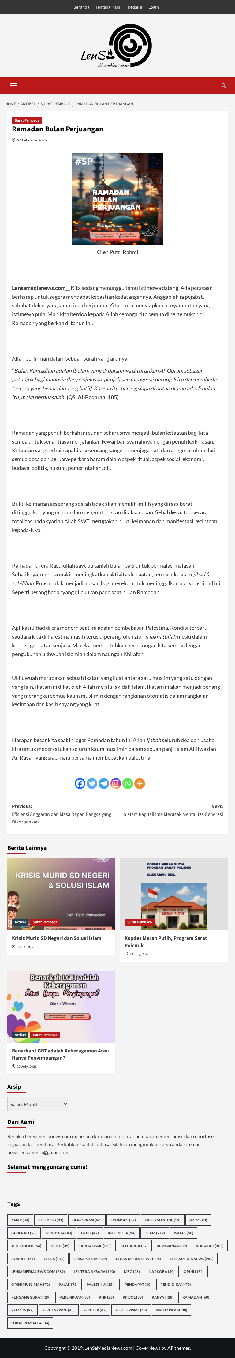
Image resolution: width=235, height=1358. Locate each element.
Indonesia (122, 1233)
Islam (154, 1233)
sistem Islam (171, 1310)
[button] (13, 84)
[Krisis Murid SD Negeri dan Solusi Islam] (61, 894)
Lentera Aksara (94, 1271)
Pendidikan (175, 1284)
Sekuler (95, 1310)
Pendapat (138, 1284)
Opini (194, 1271)
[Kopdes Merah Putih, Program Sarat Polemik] (174, 894)
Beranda (81, 6)
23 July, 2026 (139, 954)
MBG (132, 1271)
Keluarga (134, 1246)
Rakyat (162, 1297)
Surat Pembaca (27, 120)
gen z (90, 1233)
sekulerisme (131, 1310)
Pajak (68, 1284)
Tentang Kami (108, 6)
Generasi (24, 1233)
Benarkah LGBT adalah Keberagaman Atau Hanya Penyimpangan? (60, 1054)
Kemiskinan (172, 1246)
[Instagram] (115, 783)
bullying (50, 1220)
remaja (22, 1310)
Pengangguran (30, 1297)
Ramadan (195, 1297)
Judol (59, 1246)
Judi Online (26, 1246)
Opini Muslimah (30, 1284)
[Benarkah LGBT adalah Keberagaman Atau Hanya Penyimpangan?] (61, 1007)
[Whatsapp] (127, 783)
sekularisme (59, 1310)
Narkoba (162, 1271)
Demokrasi (87, 1220)
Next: (173, 810)
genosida (59, 1233)
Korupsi (23, 1258)
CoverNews (148, 1348)
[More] (139, 783)
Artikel (20, 922)
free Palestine (163, 1220)
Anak (20, 1220)
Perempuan (74, 1297)
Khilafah (210, 1246)
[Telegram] (104, 783)
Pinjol (133, 1297)
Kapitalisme (95, 1246)
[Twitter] (92, 783)
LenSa (54, 1258)
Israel (183, 1233)
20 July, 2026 (27, 1066)
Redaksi (135, 6)
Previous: (61, 814)
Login (153, 6)
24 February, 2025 (32, 140)
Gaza (198, 1220)
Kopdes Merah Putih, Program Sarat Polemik (166, 942)
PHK (106, 1297)
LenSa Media (90, 1258)
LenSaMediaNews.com (38, 1271)
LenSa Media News (138, 1258)
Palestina (101, 1284)
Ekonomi (123, 1220)
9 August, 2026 (28, 947)
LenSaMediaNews (192, 1258)
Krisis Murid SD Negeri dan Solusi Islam (57, 938)
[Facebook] (80, 783)
